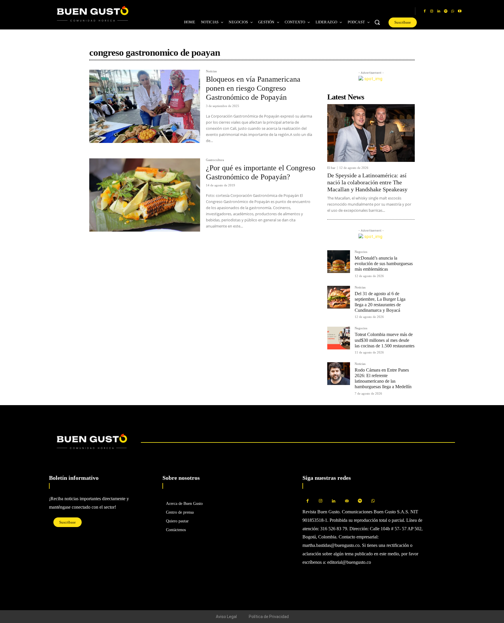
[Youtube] (459, 11)
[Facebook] (424, 11)
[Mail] (347, 501)
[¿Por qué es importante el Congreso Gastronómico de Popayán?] (144, 195)
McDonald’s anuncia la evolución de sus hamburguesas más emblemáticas (384, 264)
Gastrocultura (215, 160)
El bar (331, 167)
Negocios (361, 251)
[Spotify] (445, 11)
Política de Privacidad (269, 616)
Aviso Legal (226, 616)
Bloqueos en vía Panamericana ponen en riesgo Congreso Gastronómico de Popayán (253, 88)
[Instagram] (431, 11)
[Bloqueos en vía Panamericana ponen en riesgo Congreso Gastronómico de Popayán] (144, 106)
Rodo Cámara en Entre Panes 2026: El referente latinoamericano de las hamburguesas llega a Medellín (383, 378)
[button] (377, 22)
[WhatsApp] (452, 11)
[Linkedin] (438, 11)
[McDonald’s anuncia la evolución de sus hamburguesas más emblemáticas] (338, 261)
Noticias (211, 71)
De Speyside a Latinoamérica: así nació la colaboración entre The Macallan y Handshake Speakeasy (367, 182)
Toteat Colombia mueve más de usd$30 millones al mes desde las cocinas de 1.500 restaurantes (384, 340)
